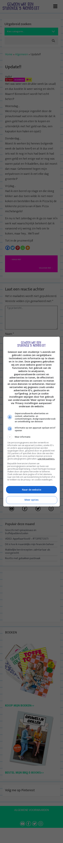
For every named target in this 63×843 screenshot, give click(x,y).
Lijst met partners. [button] (46, 458)
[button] (31, 437)
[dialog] (31, 422)
